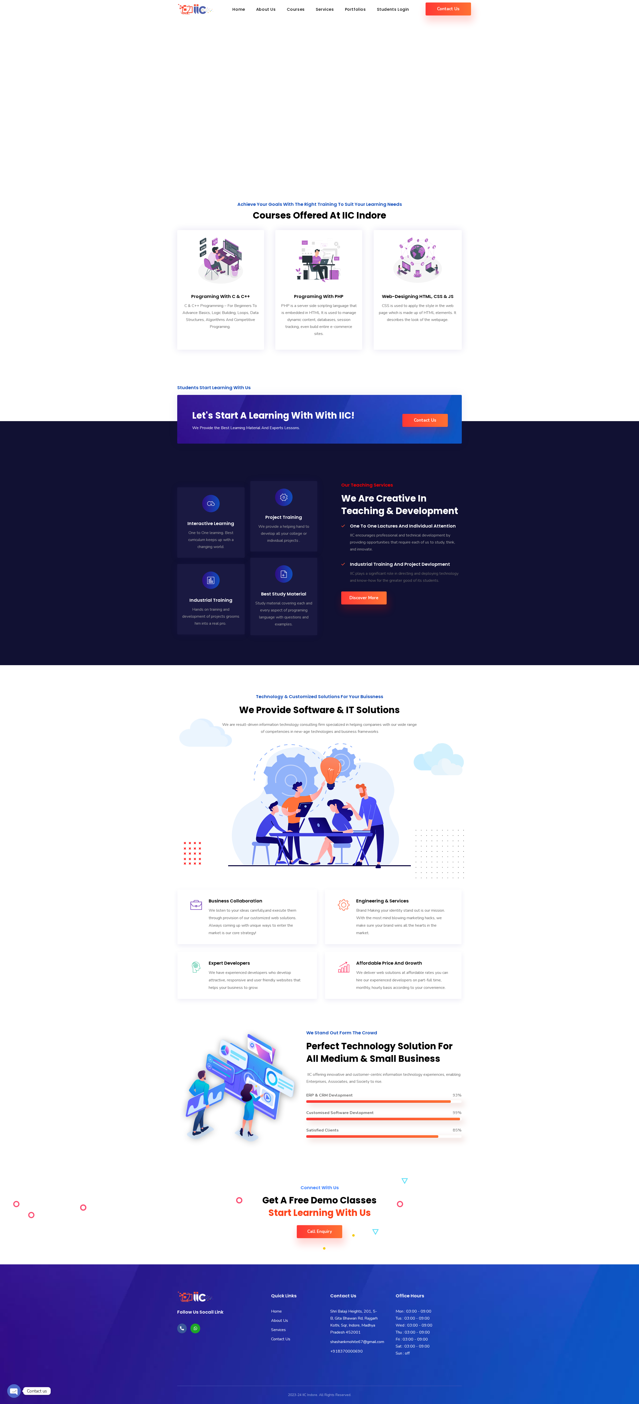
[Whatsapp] (195, 1328)
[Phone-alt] (182, 1328)
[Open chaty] (14, 1386)
